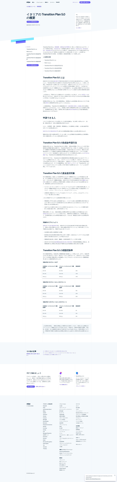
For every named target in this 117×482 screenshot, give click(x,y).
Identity (44, 426)
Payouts (44, 438)
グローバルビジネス (63, 417)
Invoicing (45, 428)
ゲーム (60, 433)
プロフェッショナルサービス (65, 443)
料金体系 (57, 2)
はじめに (28, 46)
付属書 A (84, 180)
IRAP (47, 103)
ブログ (77, 409)
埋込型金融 (61, 414)
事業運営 (39, 6)
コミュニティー (79, 411)
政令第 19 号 (57, 81)
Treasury (45, 448)
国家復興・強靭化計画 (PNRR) (62, 47)
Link (44, 431)
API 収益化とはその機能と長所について (52, 354)
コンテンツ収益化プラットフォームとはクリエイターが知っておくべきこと (60, 352)
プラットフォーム (63, 424)
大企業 (60, 405)
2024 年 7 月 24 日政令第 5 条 (50, 225)
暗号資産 (45, 419)
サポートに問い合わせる (81, 439)
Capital (44, 412)
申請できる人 (29, 51)
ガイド (77, 405)
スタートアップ (62, 407)
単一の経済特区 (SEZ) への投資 (73, 106)
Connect (45, 417)
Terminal (45, 446)
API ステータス (62, 463)
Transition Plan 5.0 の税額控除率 (34, 61)
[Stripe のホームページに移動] (28, 404)
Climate (44, 416)
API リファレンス (63, 461)
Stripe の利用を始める (32, 21)
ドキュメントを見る (80, 386)
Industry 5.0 (57, 48)
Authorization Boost (47, 409)
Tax (44, 445)
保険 (60, 436)
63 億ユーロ (85, 94)
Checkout (45, 414)
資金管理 (61, 423)
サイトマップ (78, 419)
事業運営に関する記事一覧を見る (33, 354)
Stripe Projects (62, 468)
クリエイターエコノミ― (64, 429)
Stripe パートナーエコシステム (65, 453)
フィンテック (62, 431)
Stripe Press (78, 433)
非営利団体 (61, 441)
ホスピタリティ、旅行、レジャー (66, 435)
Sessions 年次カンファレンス (82, 412)
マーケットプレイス (63, 421)
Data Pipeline (46, 421)
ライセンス (78, 417)
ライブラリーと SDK (63, 466)
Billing (44, 411)
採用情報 (78, 429)
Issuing (44, 429)
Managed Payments (47, 433)
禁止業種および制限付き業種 (82, 416)
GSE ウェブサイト (72, 163)
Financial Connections (47, 424)
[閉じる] (114, 475)
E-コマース (61, 412)
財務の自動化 (62, 416)
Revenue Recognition (47, 441)
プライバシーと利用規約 (81, 414)
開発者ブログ (62, 470)
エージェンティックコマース (65, 409)
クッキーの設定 (79, 421)
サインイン (75, 2)
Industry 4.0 (79, 48)
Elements (45, 423)
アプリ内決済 (62, 419)
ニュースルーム (79, 431)
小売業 (60, 446)
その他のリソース (31, 6)
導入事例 (78, 407)
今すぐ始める (30, 386)
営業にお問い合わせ (84, 2)
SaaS (60, 426)
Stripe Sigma (45, 443)
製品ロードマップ (79, 427)
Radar (44, 440)
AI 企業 (60, 428)
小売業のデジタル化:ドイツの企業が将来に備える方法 (55, 351)
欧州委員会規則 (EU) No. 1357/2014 (63, 242)
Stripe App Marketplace (64, 451)
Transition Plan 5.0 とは (32, 49)
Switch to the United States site (93, 479)
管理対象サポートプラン (81, 441)
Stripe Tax (45, 213)
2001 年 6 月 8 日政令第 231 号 (50, 131)
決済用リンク (46, 435)
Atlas (44, 407)
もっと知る (78, 27)
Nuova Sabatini (73, 109)
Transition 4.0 (49, 50)
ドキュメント (62, 459)
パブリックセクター (63, 445)
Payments (45, 436)
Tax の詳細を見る (63, 384)
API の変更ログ (62, 465)
